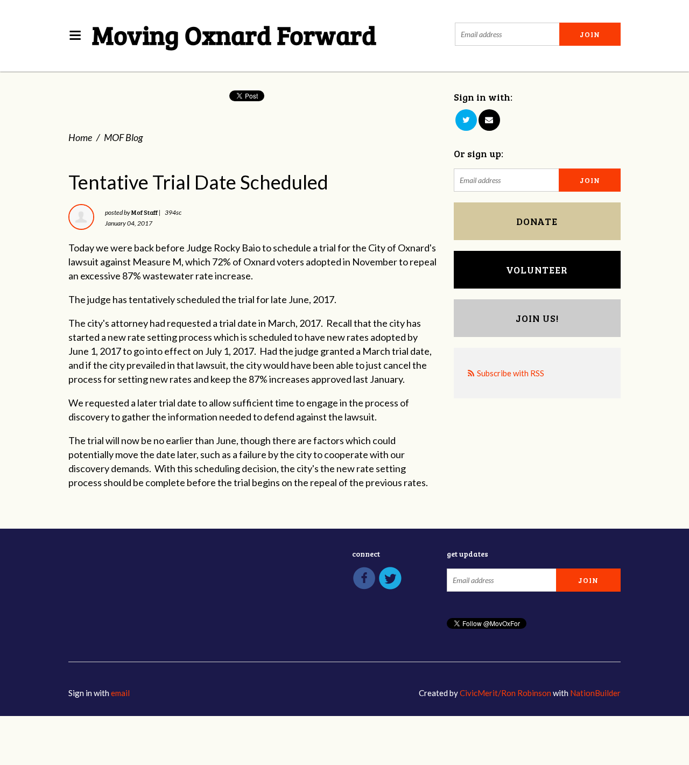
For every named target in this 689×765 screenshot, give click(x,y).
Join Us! (537, 318)
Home (80, 137)
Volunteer (537, 269)
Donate (537, 221)
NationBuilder (595, 693)
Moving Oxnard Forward (234, 34)
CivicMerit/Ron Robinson (505, 693)
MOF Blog (123, 137)
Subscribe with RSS (510, 373)
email (120, 693)
